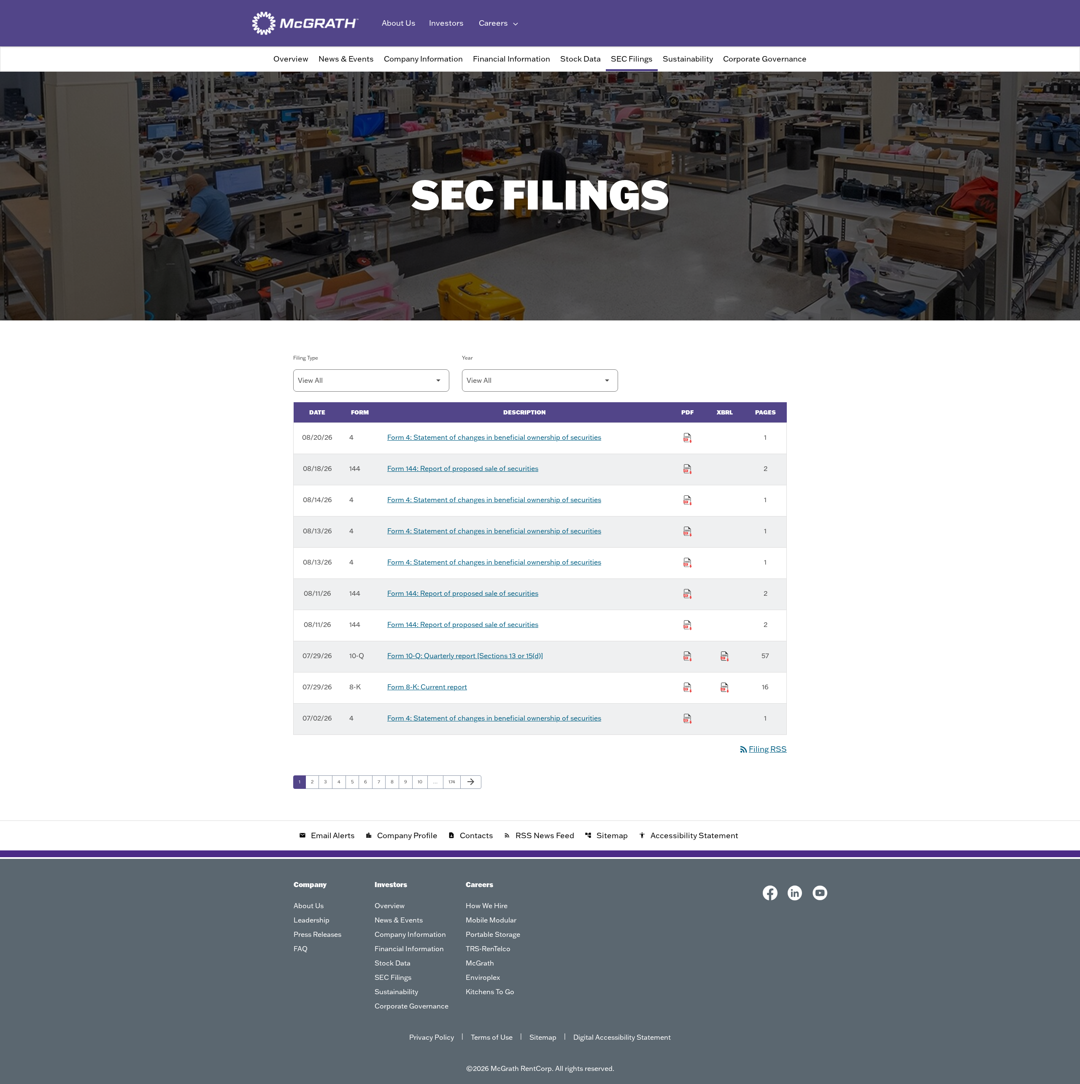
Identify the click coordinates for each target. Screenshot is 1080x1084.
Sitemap (606, 835)
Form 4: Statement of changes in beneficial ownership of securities (494, 437)
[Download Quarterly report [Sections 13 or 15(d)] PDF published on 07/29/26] (688, 655)
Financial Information (511, 59)
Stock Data (580, 59)
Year (467, 358)
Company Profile (401, 835)
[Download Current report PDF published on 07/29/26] (688, 686)
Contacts (470, 835)
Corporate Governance (765, 59)
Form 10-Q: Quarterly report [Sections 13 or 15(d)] (465, 655)
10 (422, 781)
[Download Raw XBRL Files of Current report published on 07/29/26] (725, 686)
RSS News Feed (539, 835)
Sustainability (688, 59)
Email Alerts (327, 835)
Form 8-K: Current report (427, 687)
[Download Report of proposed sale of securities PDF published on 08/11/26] (688, 592)
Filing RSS (763, 749)
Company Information (423, 59)
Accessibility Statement (688, 835)
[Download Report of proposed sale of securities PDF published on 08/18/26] (688, 468)
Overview (290, 59)
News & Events (346, 59)
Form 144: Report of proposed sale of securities (462, 468)
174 (453, 781)
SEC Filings (632, 59)
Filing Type (305, 358)
